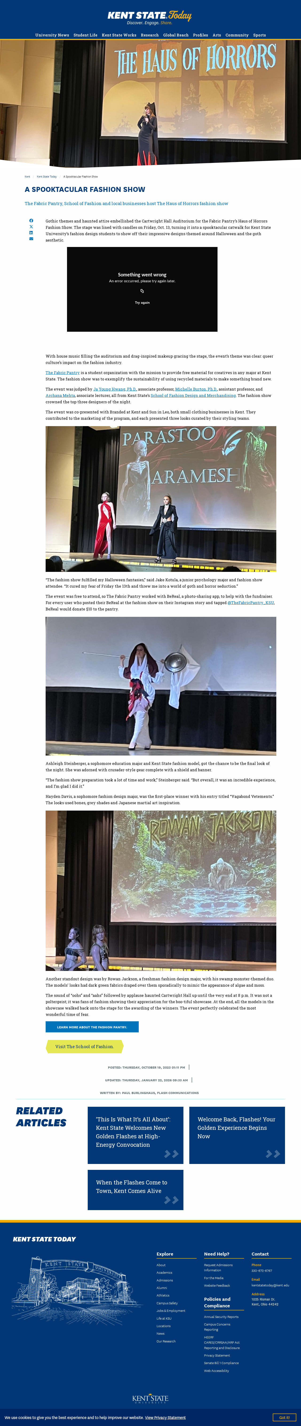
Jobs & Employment (171, 1310)
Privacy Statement (217, 1355)
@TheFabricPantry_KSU (251, 602)
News (160, 1333)
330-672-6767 (262, 1270)
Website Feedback (217, 1285)
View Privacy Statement (165, 1417)
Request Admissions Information (218, 1267)
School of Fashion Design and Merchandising (193, 395)
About (161, 1264)
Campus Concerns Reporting (217, 1326)
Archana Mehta (60, 395)
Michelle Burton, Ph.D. (196, 389)
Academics (164, 1272)
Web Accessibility (216, 1370)
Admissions (165, 1280)
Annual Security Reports (221, 1316)
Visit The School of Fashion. (84, 1046)
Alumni (162, 1287)
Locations (163, 1325)
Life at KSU (164, 1318)
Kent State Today (149, 18)
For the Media (213, 1277)
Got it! (284, 1417)
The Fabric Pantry (63, 372)
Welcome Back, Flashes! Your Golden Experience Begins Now (236, 1127)
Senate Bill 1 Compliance (221, 1362)
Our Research (166, 1341)
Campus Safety (167, 1302)
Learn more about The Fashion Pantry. (92, 1027)
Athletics (163, 1295)
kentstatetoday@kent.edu (270, 1285)
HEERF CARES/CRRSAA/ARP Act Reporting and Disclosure (222, 1342)
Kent (27, 176)
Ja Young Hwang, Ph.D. (114, 389)
